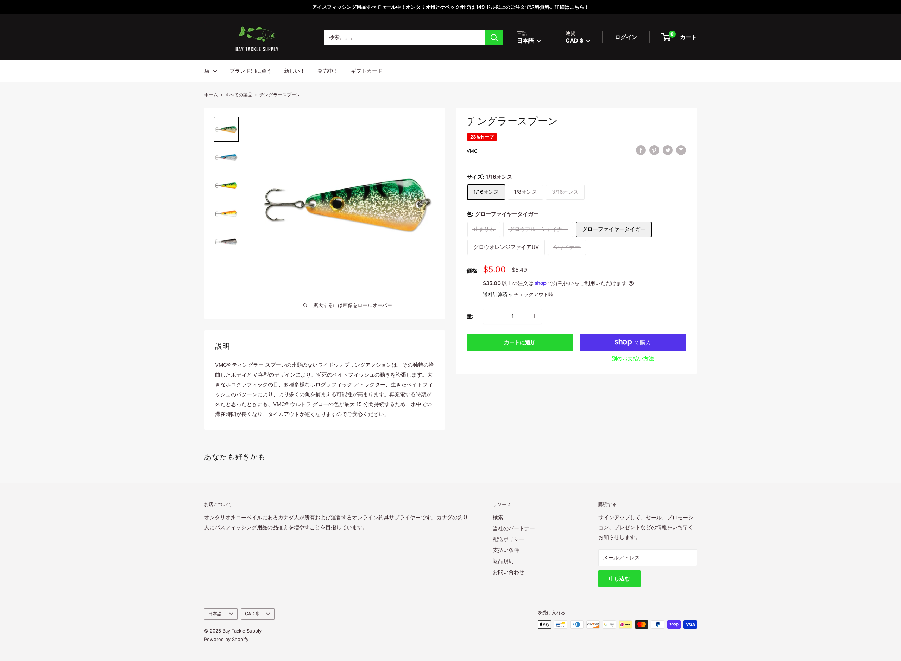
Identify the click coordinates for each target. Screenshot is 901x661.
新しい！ (294, 71)
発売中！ (328, 71)
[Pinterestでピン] (654, 150)
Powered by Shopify (226, 639)
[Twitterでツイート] (668, 150)
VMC (472, 151)
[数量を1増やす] (534, 316)
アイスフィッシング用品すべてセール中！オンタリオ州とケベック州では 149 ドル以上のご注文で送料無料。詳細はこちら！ (450, 7)
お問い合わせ (508, 572)
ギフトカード (367, 71)
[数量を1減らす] (490, 316)
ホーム (211, 94)
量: (470, 316)
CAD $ (252, 613)
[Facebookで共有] (641, 150)
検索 (498, 517)
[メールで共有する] (681, 150)
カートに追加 (520, 342)
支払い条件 (506, 550)
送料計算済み (497, 294)
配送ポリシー (508, 539)
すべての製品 (238, 94)
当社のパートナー (514, 528)
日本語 (215, 613)
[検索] (494, 37)
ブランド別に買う (250, 71)
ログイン (626, 36)
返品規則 (503, 561)
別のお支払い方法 (633, 358)
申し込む (619, 578)
